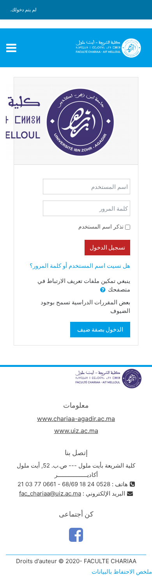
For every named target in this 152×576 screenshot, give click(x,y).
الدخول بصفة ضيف (100, 329)
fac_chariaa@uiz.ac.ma (50, 493)
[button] (102, 290)
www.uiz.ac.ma (76, 431)
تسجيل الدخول (107, 247)
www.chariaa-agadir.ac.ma (76, 418)
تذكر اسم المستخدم (101, 226)
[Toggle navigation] (11, 48)
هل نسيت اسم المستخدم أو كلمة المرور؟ (80, 265)
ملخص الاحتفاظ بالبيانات (122, 571)
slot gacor (54, 47)
